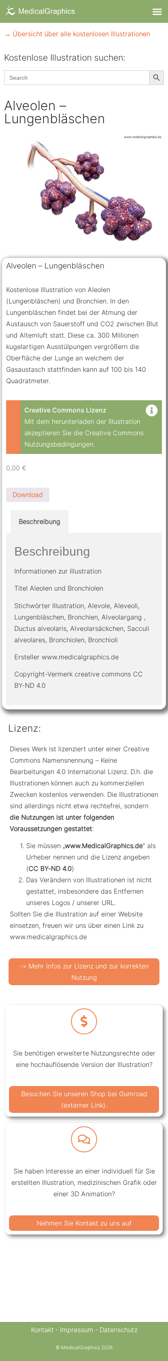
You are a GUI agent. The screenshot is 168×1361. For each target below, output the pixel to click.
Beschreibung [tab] (39, 521)
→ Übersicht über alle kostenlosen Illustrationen (77, 34)
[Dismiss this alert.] (151, 411)
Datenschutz (118, 1330)
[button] (157, 11)
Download (28, 495)
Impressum (76, 1330)
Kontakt (42, 1330)
